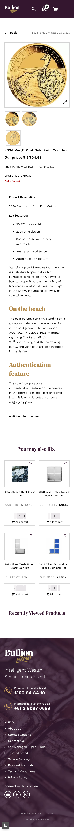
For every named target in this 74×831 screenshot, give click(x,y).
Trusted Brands (18, 753)
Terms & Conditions (21, 771)
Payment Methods (20, 765)
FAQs (11, 722)
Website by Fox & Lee (37, 819)
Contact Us (16, 741)
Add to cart (21, 522)
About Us (14, 728)
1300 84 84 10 (29, 693)
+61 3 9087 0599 (32, 708)
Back (13, 32)
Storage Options (19, 734)
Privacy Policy (17, 777)
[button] (31, 463)
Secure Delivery (19, 759)
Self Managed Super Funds (26, 747)
